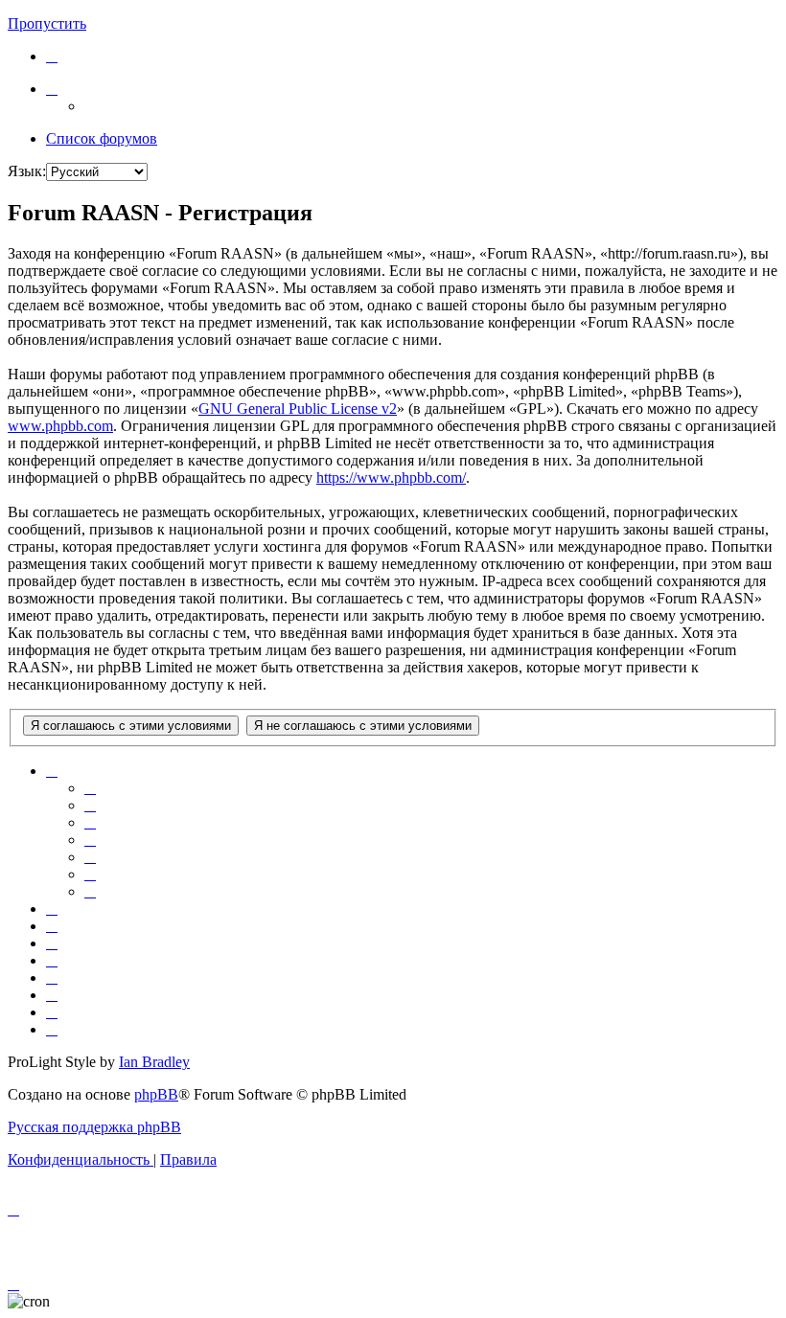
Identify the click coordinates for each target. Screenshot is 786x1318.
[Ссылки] (52, 88)
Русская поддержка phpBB (94, 1127)
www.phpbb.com (60, 426)
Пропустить (47, 23)
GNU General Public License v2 (297, 408)
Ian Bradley (154, 1062)
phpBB (156, 1094)
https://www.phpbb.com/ (391, 477)
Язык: (27, 171)
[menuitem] (52, 56)
